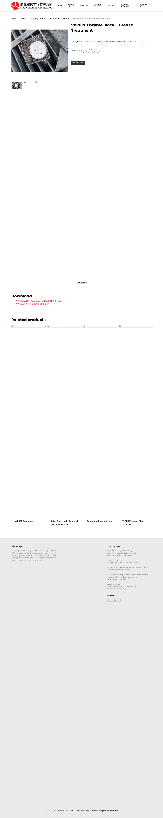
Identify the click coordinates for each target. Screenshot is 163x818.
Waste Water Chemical (59, 18)
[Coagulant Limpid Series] (100, 420)
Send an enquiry (78, 63)
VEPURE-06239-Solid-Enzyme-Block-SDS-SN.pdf (38, 301)
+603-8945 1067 (116, 560)
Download (82, 283)
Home (14, 18)
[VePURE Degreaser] (28, 420)
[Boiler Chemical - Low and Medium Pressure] (64, 420)
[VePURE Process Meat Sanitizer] (136, 420)
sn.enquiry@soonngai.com (118, 570)
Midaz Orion (113, 811)
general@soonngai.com (117, 579)
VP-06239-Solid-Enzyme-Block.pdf (32, 303)
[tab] (81, 282)
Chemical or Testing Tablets (32, 18)
